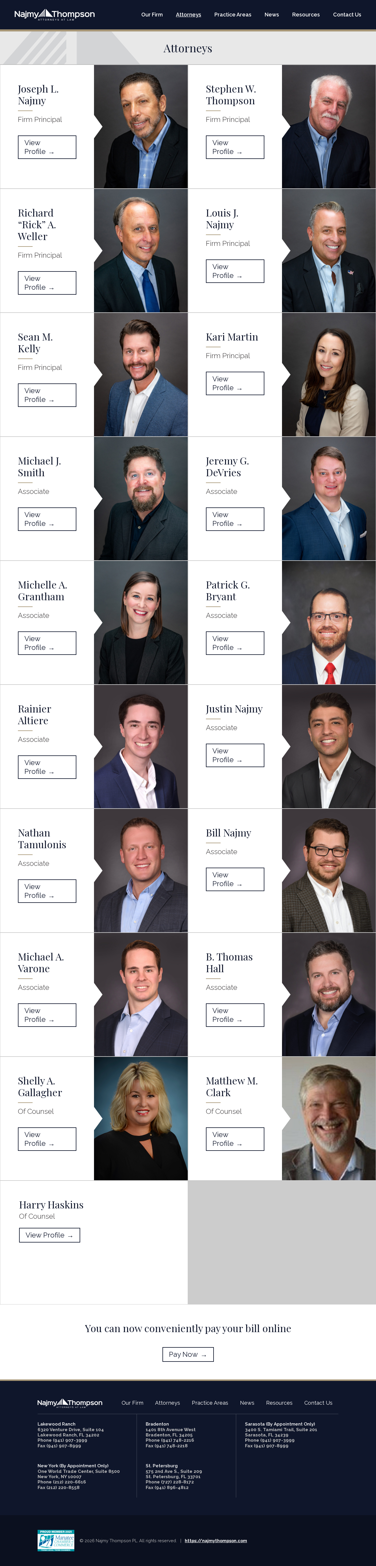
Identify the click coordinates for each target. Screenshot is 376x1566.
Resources (306, 14)
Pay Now (183, 1354)
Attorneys (188, 14)
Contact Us (347, 14)
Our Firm (152, 14)
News (272, 14)
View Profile (35, 147)
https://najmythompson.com (216, 1540)
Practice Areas (232, 14)
